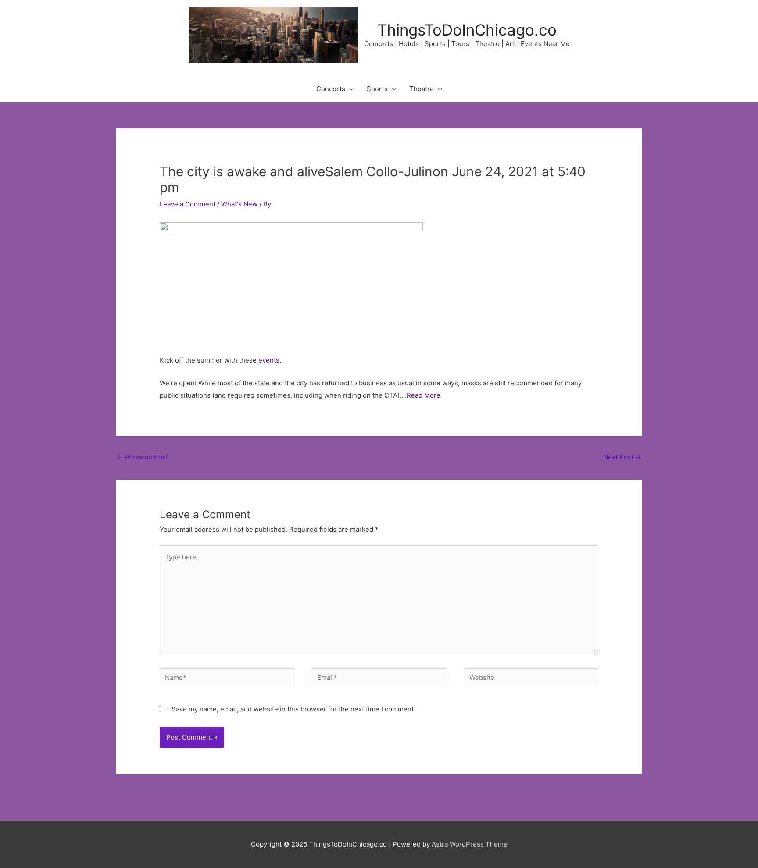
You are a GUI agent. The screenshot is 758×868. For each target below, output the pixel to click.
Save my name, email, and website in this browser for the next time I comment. (293, 709)
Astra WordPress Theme (470, 844)
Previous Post (142, 457)
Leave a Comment (187, 204)
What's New (239, 204)
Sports (377, 89)
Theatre (421, 89)
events (268, 360)
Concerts (330, 89)
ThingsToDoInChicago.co (467, 30)
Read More (423, 395)
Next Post (622, 457)
